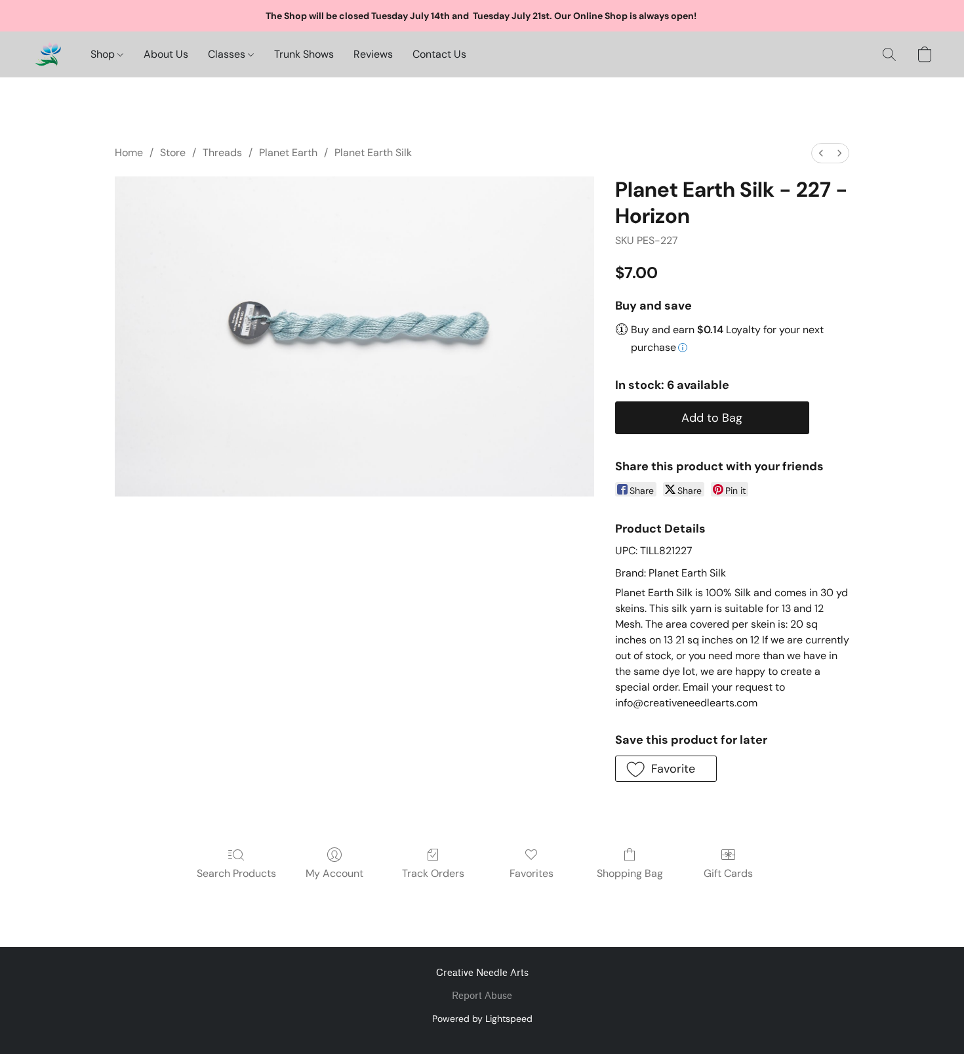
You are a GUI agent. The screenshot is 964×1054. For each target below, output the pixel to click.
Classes (228, 54)
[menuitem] (821, 153)
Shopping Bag (630, 873)
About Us (166, 54)
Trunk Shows (304, 54)
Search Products (236, 873)
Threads (222, 152)
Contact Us (439, 54)
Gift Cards (728, 873)
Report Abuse (482, 996)
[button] (47, 54)
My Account (334, 873)
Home (129, 152)
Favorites (531, 873)
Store (173, 152)
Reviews (373, 54)
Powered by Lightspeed (482, 1018)
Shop (103, 54)
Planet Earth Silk (373, 152)
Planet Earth (288, 152)
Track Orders (433, 873)
